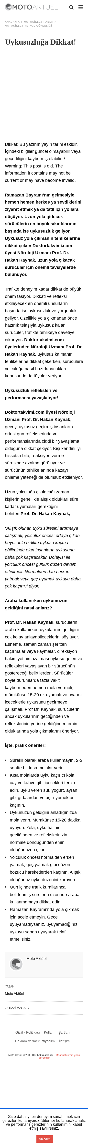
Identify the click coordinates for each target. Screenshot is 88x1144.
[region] (44, 1104)
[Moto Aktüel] (31, 6)
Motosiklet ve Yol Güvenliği (28, 25)
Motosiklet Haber (38, 21)
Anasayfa (12, 21)
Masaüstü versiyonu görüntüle (59, 1056)
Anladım (45, 1139)
